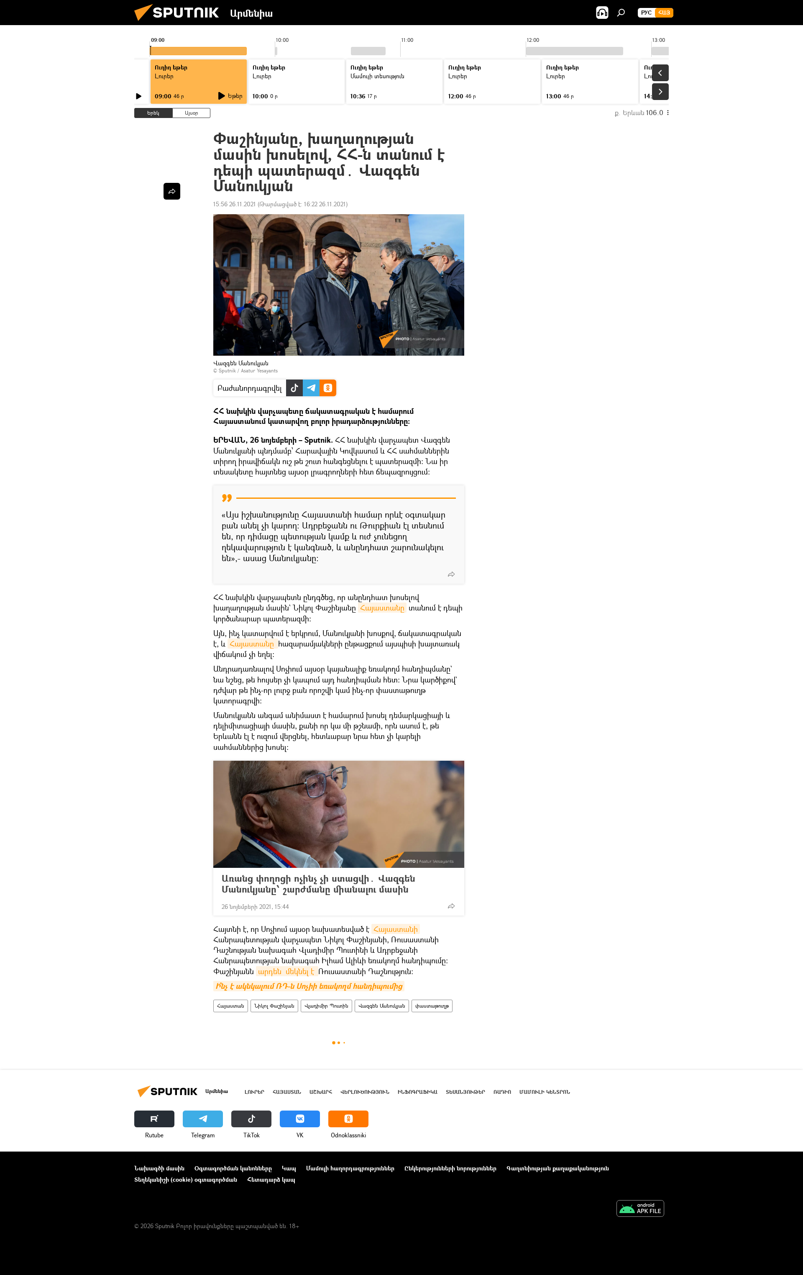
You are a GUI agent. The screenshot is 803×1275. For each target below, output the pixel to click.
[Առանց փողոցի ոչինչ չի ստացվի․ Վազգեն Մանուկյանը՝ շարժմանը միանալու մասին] (338, 814)
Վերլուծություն (364, 1091)
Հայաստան (230, 1005)
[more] (451, 574)
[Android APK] (640, 1209)
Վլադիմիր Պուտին (326, 1005)
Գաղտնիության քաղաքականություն (557, 1168)
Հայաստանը (382, 608)
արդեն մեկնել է (287, 971)
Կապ (289, 1168)
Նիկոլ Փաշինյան (274, 1005)
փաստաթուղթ (432, 1005)
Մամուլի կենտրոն (544, 1091)
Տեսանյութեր (465, 1091)
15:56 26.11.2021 (234, 204)
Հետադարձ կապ (271, 1179)
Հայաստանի (395, 929)
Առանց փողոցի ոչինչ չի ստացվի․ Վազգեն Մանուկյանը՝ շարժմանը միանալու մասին (318, 884)
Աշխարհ (320, 1091)
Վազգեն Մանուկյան (381, 1005)
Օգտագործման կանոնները (233, 1168)
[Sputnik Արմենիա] (180, 23)
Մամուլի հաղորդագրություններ (350, 1168)
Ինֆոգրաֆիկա (417, 1091)
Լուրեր (254, 1091)
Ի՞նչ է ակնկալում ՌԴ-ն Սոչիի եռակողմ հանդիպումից (308, 986)
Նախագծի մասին (159, 1168)
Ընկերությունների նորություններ (450, 1168)
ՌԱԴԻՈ (502, 1091)
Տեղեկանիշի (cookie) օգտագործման (185, 1179)
